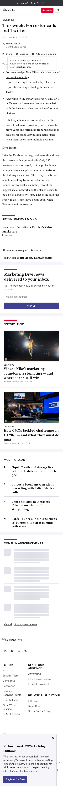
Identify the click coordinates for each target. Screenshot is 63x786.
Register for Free (15, 779)
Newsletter (8, 685)
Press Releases (10, 699)
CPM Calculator (11, 714)
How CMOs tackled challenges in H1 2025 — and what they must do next (31, 435)
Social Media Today (39, 711)
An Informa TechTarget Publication (31, 3)
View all (8, 624)
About (5, 670)
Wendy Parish (13, 43)
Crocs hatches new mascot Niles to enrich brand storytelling (31, 505)
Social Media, (25, 257)
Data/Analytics (43, 257)
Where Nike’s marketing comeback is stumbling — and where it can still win (28, 373)
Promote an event (38, 684)
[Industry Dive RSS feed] (25, 651)
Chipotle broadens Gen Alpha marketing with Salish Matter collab (33, 488)
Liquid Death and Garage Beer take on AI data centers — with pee (34, 471)
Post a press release (25, 624)
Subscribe (47, 10)
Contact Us (8, 680)
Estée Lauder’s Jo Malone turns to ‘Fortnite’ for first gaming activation (34, 522)
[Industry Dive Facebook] (11, 651)
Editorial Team (10, 675)
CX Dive (33, 701)
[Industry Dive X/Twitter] (18, 651)
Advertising (34, 673)
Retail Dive (34, 706)
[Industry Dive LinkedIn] (5, 651)
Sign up (31, 305)
